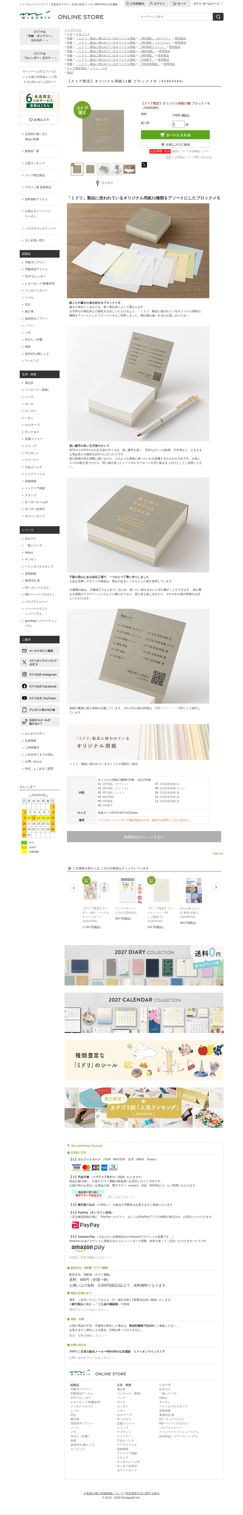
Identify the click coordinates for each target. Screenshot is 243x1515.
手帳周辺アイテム (36, 269)
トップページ (73, 30)
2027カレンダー (35, 276)
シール (29, 297)
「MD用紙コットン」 (152, 47)
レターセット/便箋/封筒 (40, 283)
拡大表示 (107, 183)
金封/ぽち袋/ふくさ (37, 353)
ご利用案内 (32, 747)
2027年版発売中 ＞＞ (39, 56)
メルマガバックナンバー (40, 228)
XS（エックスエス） (38, 587)
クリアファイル (35, 474)
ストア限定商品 (35, 175)
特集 (70, 38)
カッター (30, 411)
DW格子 (108, 805)
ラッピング (32, 360)
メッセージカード (36, 290)
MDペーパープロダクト (40, 594)
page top (218, 853)
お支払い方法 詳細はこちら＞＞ (89, 1257)
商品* (70, 72)
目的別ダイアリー (36, 318)
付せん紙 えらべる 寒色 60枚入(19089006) (190, 913)
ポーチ (29, 404)
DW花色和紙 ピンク (172, 788)
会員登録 (30, 740)
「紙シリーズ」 (35, 545)
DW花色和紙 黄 (169, 792)
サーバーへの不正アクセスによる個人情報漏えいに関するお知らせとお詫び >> (40, 77)
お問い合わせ (33, 761)
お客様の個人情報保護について (103, 1493)
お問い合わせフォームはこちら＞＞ (92, 1357)
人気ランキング (35, 163)
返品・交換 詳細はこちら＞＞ (88, 1335)
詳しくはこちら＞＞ (119, 1197)
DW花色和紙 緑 (169, 797)
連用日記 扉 (32, 580)
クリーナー (32, 460)
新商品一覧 (32, 151)
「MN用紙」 (146, 55)
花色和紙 (30, 573)
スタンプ (30, 495)
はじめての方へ (35, 733)
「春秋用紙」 (147, 51)
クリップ (30, 446)
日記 (28, 304)
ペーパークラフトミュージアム (179, 1432)
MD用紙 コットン (114, 792)
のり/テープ (32, 425)
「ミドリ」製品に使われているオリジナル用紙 (106, 38)
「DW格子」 (147, 59)
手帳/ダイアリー (35, 262)
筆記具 (29, 383)
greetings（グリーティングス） (41, 623)
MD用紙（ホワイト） (116, 784)
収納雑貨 (30, 481)
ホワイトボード (35, 516)
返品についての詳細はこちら (190, 151)
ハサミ (29, 418)
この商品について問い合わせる (192, 157)
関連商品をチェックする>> (144, 837)
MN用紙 (108, 801)
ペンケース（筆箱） (38, 389)
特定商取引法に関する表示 (143, 1493)
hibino (29, 552)
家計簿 (29, 311)
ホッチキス (32, 432)
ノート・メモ (98, 68)
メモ (28, 332)
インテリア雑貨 (35, 488)
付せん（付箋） (35, 339)
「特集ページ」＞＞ (165, 708)
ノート (29, 325)
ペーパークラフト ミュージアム (36, 611)
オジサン (30, 559)
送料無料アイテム (36, 199)
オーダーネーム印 (36, 502)
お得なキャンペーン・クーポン (39, 213)
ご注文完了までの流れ (39, 754)
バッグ (29, 397)
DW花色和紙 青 (169, 801)
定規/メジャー (34, 439)
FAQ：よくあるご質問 (39, 768)
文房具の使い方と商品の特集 (36, 136)
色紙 (28, 346)
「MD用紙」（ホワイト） (155, 38)
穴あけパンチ (33, 467)
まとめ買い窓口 (35, 240)
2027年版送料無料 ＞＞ (39, 36)
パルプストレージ (36, 601)
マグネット (32, 453)
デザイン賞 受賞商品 (38, 187)
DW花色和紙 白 (169, 784)
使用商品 (180, 38)
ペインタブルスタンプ (39, 566)
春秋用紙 (108, 797)
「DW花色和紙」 (149, 64)
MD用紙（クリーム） (116, 788)
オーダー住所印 (35, 509)
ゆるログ (30, 538)
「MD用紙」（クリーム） (155, 42)
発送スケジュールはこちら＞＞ (89, 1309)
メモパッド (83, 34)
